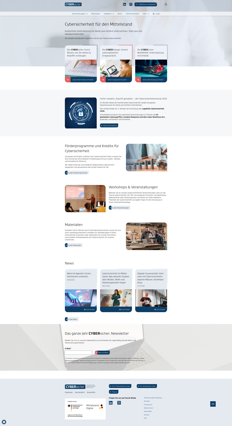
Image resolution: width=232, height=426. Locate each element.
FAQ (145, 418)
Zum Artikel (90, 309)
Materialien (95, 14)
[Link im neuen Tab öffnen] (111, 403)
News (120, 14)
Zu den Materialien (74, 245)
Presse (114, 392)
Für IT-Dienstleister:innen (121, 386)
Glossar (146, 415)
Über (145, 14)
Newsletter (148, 411)
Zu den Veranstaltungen (120, 208)
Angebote (107, 14)
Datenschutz (148, 408)
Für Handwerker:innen (148, 386)
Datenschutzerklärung (72, 360)
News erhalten (103, 353)
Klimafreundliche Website (153, 398)
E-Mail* (68, 349)
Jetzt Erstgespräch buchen (117, 80)
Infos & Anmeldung (110, 125)
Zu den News (72, 319)
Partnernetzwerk (132, 14)
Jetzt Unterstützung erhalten (153, 80)
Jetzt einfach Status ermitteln (83, 80)
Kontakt (147, 401)
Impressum (148, 404)
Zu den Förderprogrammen (77, 173)
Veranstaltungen (78, 14)
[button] (4, 422)
